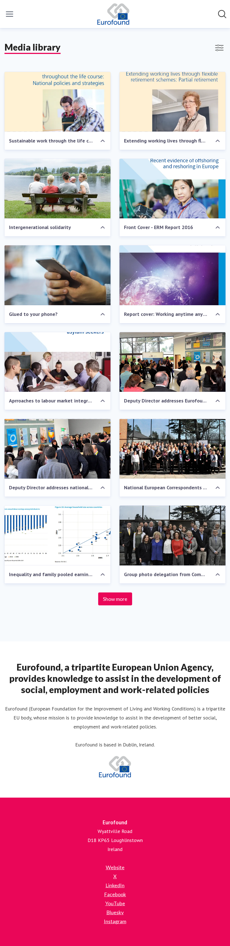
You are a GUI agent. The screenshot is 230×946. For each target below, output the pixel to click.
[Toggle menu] (9, 14)
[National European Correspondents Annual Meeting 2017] (172, 449)
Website (115, 867)
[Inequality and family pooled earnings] (57, 535)
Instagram (115, 921)
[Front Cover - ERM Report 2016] (172, 189)
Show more (115, 599)
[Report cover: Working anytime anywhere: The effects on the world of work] (172, 275)
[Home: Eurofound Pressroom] (113, 14)
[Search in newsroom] (222, 14)
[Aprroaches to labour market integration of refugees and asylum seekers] (57, 362)
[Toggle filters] (219, 48)
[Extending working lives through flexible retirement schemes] (172, 102)
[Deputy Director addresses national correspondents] (57, 449)
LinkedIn (115, 885)
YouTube (115, 903)
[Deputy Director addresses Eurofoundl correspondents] (172, 362)
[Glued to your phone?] (57, 275)
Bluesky (115, 912)
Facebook (115, 894)
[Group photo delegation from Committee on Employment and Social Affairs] (172, 535)
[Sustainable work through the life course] (57, 102)
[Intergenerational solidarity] (57, 189)
